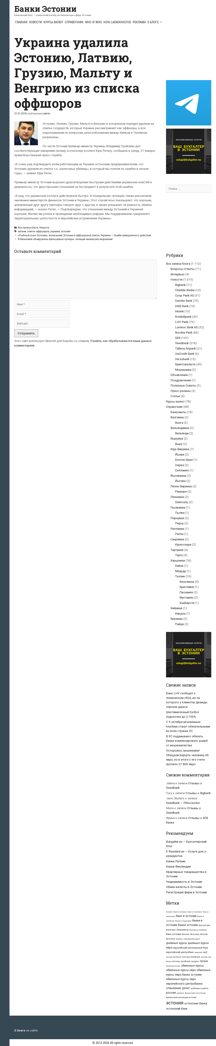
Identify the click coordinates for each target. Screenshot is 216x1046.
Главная (21, 22)
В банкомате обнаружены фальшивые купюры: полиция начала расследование (65, 239)
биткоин (185, 934)
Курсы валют (53, 22)
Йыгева (180, 481)
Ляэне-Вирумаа (181, 486)
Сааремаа (177, 539)
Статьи (175, 396)
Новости (35, 22)
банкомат (171, 929)
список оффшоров (38, 231)
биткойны (170, 939)
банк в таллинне (195, 912)
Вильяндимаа (179, 428)
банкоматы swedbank (198, 930)
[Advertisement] (191, 54)
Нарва (179, 465)
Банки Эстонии (45, 8)
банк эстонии (173, 934)
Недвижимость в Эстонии (184, 882)
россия (171, 992)
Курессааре (183, 544)
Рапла (179, 534)
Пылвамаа (177, 507)
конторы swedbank (181, 961)
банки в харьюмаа (183, 921)
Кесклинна (186, 582)
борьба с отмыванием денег (188, 939)
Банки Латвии (175, 861)
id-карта (169, 912)
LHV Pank (181, 322)
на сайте (26, 1030)
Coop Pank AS (184, 295)
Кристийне (186, 587)
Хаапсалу (181, 502)
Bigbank (180, 285)
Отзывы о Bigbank (198, 793)
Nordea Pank (183, 332)
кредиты (195, 961)
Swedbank (182, 343)
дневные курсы (176, 943)
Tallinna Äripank (185, 348)
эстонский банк (177, 1008)
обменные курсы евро (181, 970)
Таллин (180, 576)
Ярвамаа (176, 619)
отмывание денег (178, 988)
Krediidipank (183, 316)
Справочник (74, 22)
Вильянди (181, 433)
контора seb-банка (173, 957)
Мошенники (183, 370)
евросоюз (198, 952)
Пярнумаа (177, 518)
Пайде (179, 624)
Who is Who (93, 22)
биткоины (194, 934)
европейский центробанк (180, 952)
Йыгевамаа (178, 476)
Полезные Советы (183, 385)
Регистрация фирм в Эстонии (186, 892)
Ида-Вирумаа (179, 449)
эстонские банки (195, 1003)
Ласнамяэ (186, 592)
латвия (22, 231)
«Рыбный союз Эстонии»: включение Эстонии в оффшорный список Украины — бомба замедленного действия (84, 235)
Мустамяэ (186, 597)
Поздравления (180, 380)
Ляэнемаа (177, 497)
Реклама (139, 22)
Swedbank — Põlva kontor (183, 803)
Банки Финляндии (178, 866)
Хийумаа (176, 608)
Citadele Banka (184, 290)
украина (55, 231)
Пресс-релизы (180, 391)
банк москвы (204, 925)
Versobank (182, 359)
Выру (178, 444)
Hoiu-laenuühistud (117, 22)
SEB (177, 338)
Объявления (179, 375)
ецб (205, 952)
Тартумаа (176, 550)
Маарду (180, 571)
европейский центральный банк (190, 947)
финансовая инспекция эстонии (181, 997)
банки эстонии (188, 925)
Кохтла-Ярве (184, 460)
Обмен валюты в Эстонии (184, 887)
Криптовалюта (185, 364)
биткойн (204, 934)
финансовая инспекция (195, 993)
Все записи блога (28, 227)
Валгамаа (177, 417)
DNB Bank (181, 306)
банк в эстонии (186, 916)
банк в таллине (180, 912)
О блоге (153, 22)
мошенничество (173, 966)
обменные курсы (192, 965)
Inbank (179, 311)
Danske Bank (183, 301)
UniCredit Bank (184, 354)
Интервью (177, 274)
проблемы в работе (199, 988)
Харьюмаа (177, 560)
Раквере (181, 491)
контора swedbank (191, 957)
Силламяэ (182, 470)
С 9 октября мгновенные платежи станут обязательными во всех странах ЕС (188, 726)
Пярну (179, 523)
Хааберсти (186, 603)
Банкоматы (178, 412)
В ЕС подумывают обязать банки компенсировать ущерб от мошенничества (187, 740)
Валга (179, 423)
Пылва (180, 513)
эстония (65, 231)
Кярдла (180, 613)
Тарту (179, 555)
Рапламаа (177, 529)
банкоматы (182, 929)
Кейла (179, 566)
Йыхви (179, 454)
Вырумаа (176, 438)
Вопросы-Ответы (182, 269)
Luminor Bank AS (186, 327)
